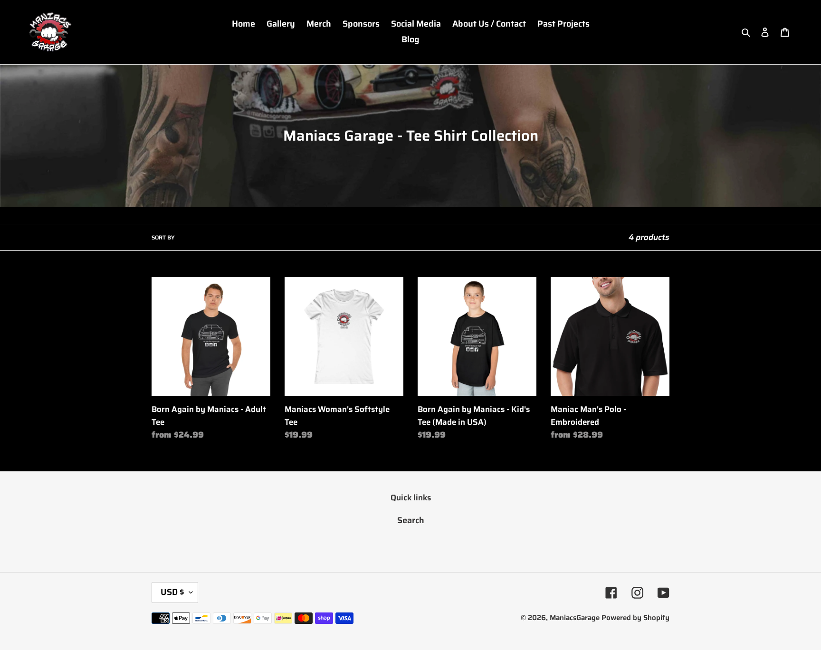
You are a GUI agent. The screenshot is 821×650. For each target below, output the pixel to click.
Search (410, 520)
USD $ (172, 592)
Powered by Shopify (635, 617)
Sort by (163, 237)
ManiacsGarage (575, 617)
